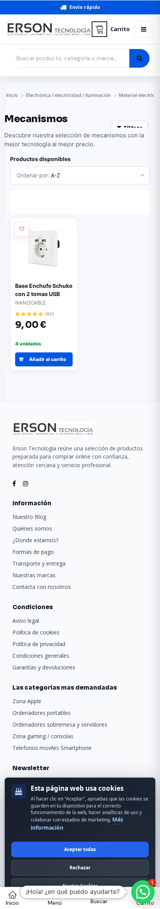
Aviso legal (25, 620)
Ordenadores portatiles (41, 712)
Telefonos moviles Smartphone (52, 747)
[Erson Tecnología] (46, 29)
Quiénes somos (32, 528)
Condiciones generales (40, 655)
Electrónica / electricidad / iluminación (68, 95)
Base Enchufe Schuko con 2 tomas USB (44, 289)
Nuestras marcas (34, 575)
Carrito (120, 29)
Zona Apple (26, 701)
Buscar (99, 901)
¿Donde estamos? (35, 540)
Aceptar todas (80, 849)
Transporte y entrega (39, 563)
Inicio (12, 95)
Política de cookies (35, 632)
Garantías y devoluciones (43, 667)
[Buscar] (139, 58)
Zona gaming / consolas (42, 736)
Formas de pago (33, 551)
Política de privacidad (38, 644)
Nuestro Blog (29, 516)
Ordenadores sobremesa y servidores (59, 724)
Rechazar (80, 867)
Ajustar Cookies (80, 886)
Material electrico (138, 95)
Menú (55, 902)
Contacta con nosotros (41, 586)
